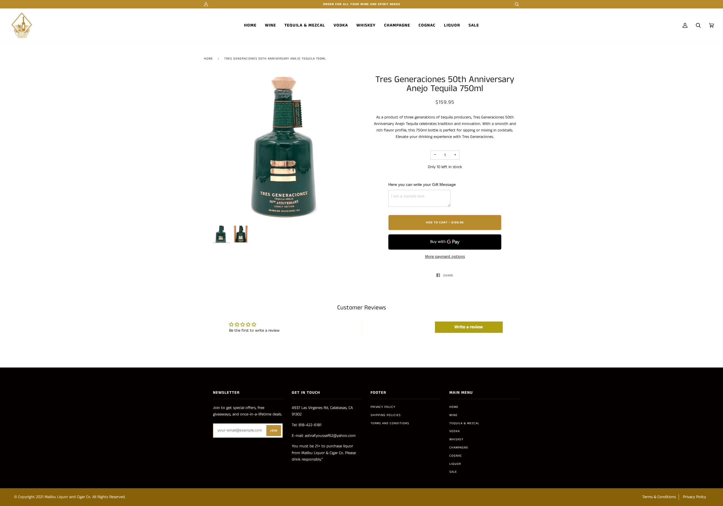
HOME (453, 407)
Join (273, 430)
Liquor (455, 464)
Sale (453, 472)
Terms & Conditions (659, 497)
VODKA (454, 431)
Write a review (468, 327)
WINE (453, 415)
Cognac (455, 456)
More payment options (445, 256)
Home (208, 58)
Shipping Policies (386, 415)
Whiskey (456, 439)
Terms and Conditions (390, 423)
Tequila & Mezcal (464, 423)
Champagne (458, 447)
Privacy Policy (383, 407)
